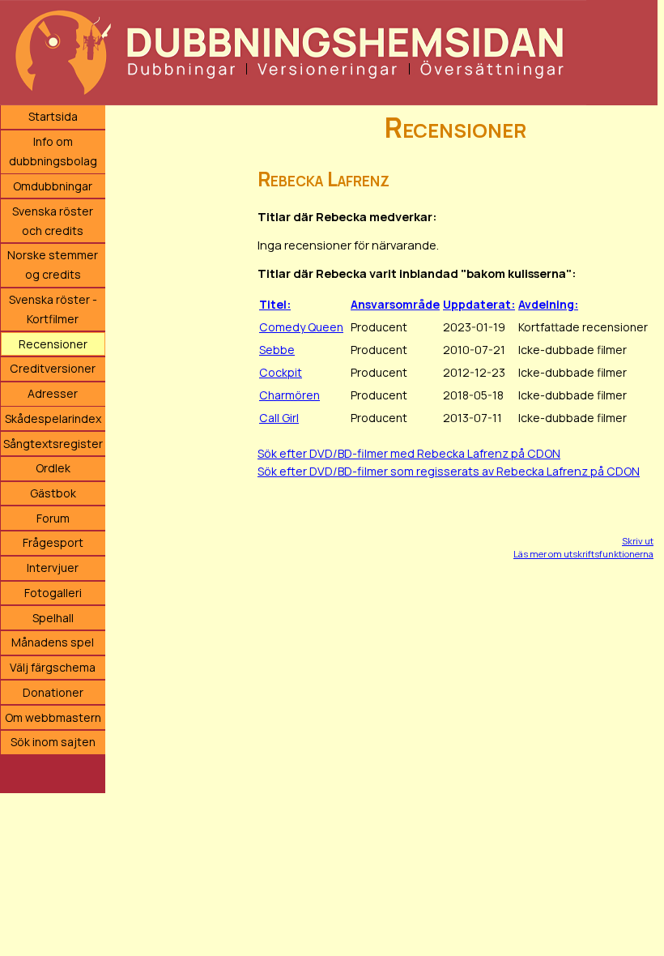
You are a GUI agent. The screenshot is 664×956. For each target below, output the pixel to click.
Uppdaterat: (479, 304)
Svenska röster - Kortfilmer (53, 309)
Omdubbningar (52, 186)
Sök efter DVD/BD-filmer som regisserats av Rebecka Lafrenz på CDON (449, 471)
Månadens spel (52, 642)
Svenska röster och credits (52, 220)
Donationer (53, 692)
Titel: (275, 304)
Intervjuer (53, 567)
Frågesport (53, 542)
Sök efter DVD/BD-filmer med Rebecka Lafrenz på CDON (409, 453)
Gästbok (53, 493)
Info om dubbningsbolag (53, 151)
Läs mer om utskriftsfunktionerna (583, 554)
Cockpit (280, 372)
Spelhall (53, 617)
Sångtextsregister (53, 443)
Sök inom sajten (53, 741)
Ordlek (53, 468)
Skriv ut (637, 541)
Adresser (53, 393)
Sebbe (277, 349)
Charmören (289, 395)
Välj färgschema (53, 667)
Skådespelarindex (53, 418)
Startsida (53, 116)
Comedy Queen (301, 327)
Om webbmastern (53, 717)
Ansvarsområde (395, 304)
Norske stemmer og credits (52, 264)
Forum (53, 518)
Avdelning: (548, 304)
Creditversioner (53, 368)
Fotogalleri (53, 592)
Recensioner (53, 344)
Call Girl (279, 417)
